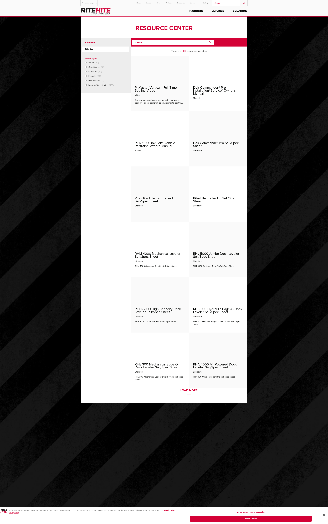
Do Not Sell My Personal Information (251, 512)
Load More (189, 390)
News (158, 3)
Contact (148, 3)
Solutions (240, 11)
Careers (193, 3)
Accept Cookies (251, 519)
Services (218, 11)
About (138, 3)
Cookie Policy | (169, 510)
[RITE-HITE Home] (96, 10)
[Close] (324, 515)
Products (196, 11)
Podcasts (169, 3)
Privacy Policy (14, 513)
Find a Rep (204, 3)
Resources (181, 3)
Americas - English (88, 3)
